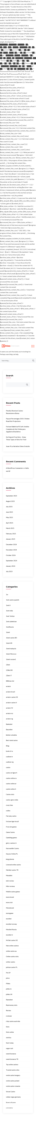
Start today (10, 1043)
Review (8, 1010)
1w (7, 594)
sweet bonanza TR (12, 1059)
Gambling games (11, 837)
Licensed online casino (13, 865)
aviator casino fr (11, 702)
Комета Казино (11, 1102)
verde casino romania (13, 1086)
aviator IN (9, 708)
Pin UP (8, 973)
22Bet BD (9, 670)
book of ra (9, 751)
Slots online (10, 1032)
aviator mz (9, 713)
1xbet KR (9, 643)
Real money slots (11, 1005)
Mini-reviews (10, 886)
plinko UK (9, 994)
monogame (9, 913)
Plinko (8, 983)
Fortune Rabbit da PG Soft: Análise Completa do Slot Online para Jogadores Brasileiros (17, 429)
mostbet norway (11, 924)
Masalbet (9, 875)
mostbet (9, 919)
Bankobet (9, 724)
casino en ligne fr (11, 773)
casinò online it (11, 789)
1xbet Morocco (11, 654)
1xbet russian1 (11, 659)
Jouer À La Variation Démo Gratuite (18, 446)
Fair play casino (11, 816)
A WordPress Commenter (14, 468)
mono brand (10, 897)
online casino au (11, 951)
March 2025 (10, 528)
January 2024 (10, 566)
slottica (8, 1037)
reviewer (9, 1016)
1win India (9, 611)
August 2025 (10, 501)
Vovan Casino (10, 1091)
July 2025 (9, 506)
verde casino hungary (13, 1075)
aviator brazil (10, 692)
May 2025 (9, 517)
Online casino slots (12, 956)
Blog (7, 746)
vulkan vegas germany (13, 1097)
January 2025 (10, 539)
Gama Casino (10, 832)
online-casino (10, 962)
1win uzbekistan (11, 621)
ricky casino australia (13, 1021)
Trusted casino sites (12, 1070)
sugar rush (9, 1048)
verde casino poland (12, 1081)
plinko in (9, 989)
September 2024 (11, 560)
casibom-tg (10, 762)
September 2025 (11, 496)
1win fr (8, 605)
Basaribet (9, 729)
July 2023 (9, 571)
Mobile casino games (13, 891)
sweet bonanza (11, 1054)
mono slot (9, 902)
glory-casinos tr (11, 843)
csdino (8, 811)
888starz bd (10, 681)
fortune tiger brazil (12, 821)
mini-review (10, 881)
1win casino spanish (12, 600)
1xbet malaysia (11, 648)
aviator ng (9, 719)
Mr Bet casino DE (12, 940)
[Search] (32, 360)
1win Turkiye (10, 616)
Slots (7, 1027)
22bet (8, 665)
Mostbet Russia (11, 929)
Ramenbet (9, 1000)
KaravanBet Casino (12, 848)
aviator (8, 686)
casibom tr (9, 756)
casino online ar (11, 783)
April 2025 (9, 523)
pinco (8, 978)
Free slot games (11, 827)
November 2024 (11, 550)
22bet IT (9, 675)
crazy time (9, 805)
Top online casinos (12, 1064)
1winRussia (10, 627)
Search (9, 375)
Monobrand (10, 908)
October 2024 (11, 555)
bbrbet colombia (11, 735)
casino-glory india (12, 800)
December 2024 (11, 544)
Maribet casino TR (12, 870)
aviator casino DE (12, 697)
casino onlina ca (11, 778)
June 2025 (9, 512)
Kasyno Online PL (12, 854)
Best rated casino (12, 740)
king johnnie (10, 859)
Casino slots (10, 794)
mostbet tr (9, 935)
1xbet (8, 632)
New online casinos (12, 946)
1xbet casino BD (11, 638)
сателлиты (9, 1108)
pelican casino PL (11, 967)
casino (8, 767)
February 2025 (11, 534)
